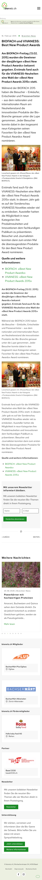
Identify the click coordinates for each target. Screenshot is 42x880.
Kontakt (8, 869)
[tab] (2, 633)
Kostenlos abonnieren (15, 519)
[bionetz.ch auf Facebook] (18, 874)
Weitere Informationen (16, 849)
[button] (39, 878)
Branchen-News (29, 36)
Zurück (6, 537)
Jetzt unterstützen (14, 844)
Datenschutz (31, 869)
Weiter (36, 537)
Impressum (19, 869)
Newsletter (11, 807)
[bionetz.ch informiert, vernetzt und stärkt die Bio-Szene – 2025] (21, 21)
